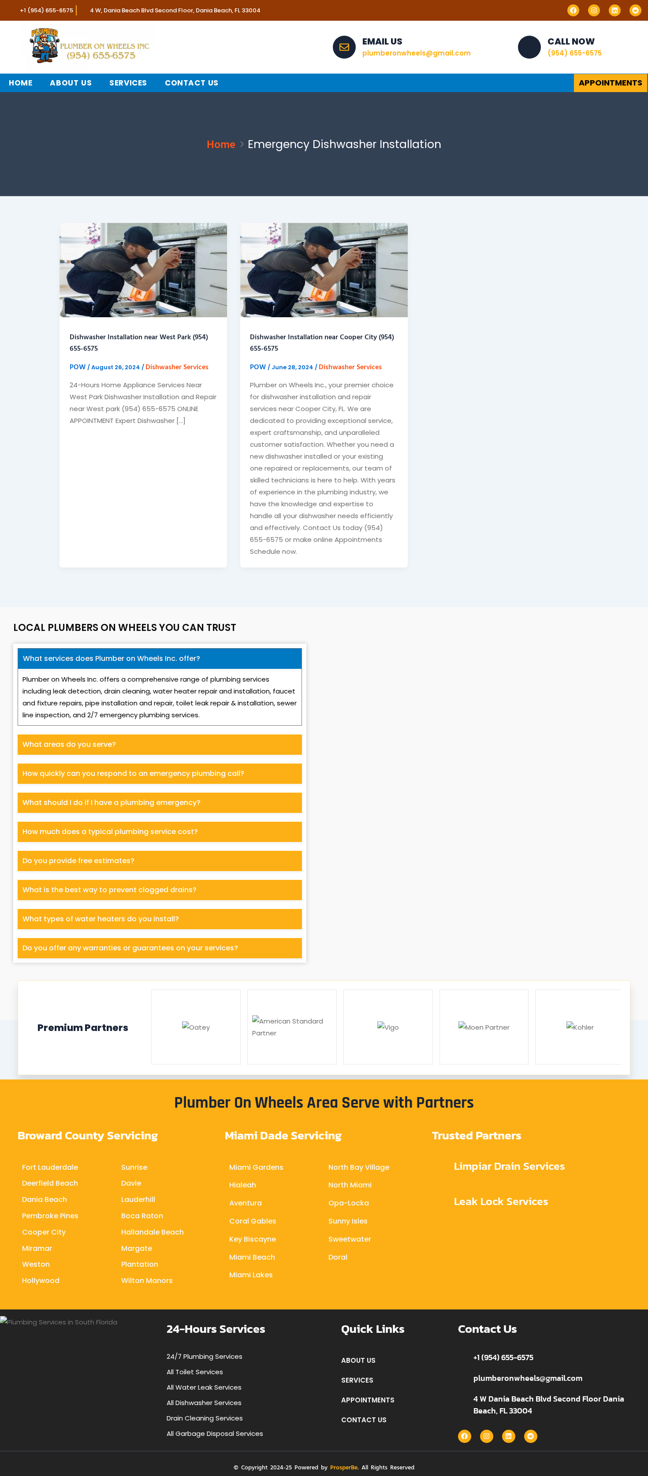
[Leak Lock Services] (439, 1201)
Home (20, 83)
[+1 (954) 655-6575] (462, 1357)
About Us (71, 83)
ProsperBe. (344, 1467)
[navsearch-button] (545, 83)
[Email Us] (344, 47)
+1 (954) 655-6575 (503, 1357)
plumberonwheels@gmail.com (527, 1378)
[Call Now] (529, 47)
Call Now (571, 41)
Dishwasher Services (177, 366)
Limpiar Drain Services (509, 1165)
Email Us (382, 41)
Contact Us (192, 83)
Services (128, 83)
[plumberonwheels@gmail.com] (462, 1377)
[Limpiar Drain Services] (439, 1166)
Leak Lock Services (501, 1201)
